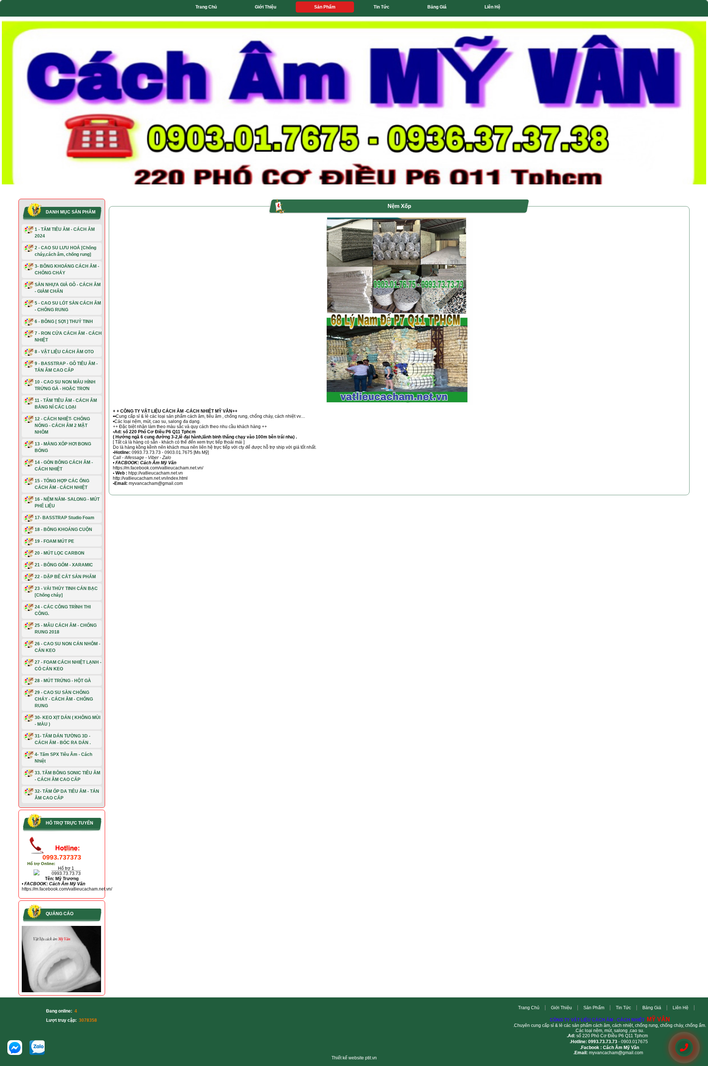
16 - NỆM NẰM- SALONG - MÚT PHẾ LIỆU (67, 502)
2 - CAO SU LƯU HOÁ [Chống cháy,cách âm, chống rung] (65, 251)
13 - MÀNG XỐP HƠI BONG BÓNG (63, 447)
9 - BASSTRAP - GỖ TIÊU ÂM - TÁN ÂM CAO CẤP (66, 367)
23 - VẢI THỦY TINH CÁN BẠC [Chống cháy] (66, 592)
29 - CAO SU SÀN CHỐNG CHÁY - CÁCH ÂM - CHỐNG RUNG (64, 699)
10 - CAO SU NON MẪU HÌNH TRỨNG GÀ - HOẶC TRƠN (65, 385)
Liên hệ (492, 7)
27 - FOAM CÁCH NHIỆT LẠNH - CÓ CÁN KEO (68, 665)
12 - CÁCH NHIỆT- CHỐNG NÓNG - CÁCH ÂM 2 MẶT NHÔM (62, 425)
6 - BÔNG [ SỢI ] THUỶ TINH (64, 321)
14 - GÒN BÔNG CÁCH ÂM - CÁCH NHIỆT (64, 466)
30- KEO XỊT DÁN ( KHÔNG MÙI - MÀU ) (67, 721)
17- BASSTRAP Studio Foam (64, 517)
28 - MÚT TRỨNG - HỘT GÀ (63, 680)
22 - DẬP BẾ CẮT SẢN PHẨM (65, 576)
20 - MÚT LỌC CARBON (59, 553)
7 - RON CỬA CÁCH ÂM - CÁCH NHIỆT (68, 337)
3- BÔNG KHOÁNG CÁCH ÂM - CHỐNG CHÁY (67, 269)
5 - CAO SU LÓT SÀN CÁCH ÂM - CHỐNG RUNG (68, 306)
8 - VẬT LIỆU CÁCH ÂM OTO (64, 351)
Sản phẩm (325, 7)
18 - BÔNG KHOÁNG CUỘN (63, 529)
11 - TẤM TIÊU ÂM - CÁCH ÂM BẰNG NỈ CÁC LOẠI (66, 404)
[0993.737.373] (684, 1047)
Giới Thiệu (265, 7)
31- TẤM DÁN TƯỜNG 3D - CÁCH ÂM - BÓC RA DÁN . (63, 739)
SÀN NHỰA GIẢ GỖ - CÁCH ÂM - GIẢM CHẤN (68, 288)
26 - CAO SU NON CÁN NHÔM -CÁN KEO (67, 647)
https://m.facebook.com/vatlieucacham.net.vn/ (67, 889)
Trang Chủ (206, 7)
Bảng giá (437, 7)
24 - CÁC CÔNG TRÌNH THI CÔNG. (63, 610)
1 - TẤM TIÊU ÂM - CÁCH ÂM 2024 (65, 233)
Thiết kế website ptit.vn (354, 1057)
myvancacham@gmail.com (616, 1052)
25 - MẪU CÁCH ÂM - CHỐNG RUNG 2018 (66, 629)
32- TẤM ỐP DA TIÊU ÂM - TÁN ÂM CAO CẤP (67, 795)
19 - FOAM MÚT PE (54, 541)
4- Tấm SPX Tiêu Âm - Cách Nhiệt (63, 758)
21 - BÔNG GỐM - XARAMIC (64, 564)
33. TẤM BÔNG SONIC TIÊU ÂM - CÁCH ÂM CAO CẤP (67, 776)
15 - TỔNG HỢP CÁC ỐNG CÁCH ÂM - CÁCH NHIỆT (62, 484)
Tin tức (381, 7)
